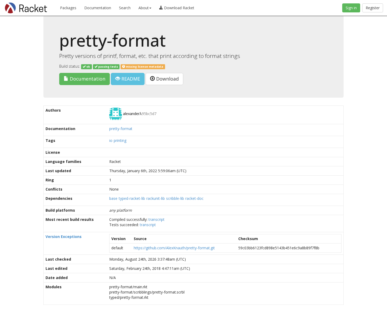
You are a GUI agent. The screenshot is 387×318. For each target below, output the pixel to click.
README (130, 79)
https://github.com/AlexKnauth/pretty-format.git (174, 247)
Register (373, 7)
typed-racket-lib (132, 198)
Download (167, 79)
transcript (156, 219)
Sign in (351, 7)
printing (120, 140)
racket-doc (194, 198)
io (110, 140)
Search (125, 7)
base (113, 198)
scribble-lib (175, 198)
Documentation (97, 7)
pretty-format (120, 128)
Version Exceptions (64, 236)
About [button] (143, 7)
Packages (68, 7)
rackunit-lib (155, 198)
